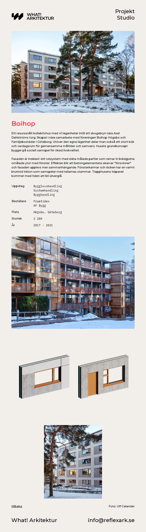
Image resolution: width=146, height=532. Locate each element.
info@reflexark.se (111, 520)
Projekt (125, 11)
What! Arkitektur (34, 520)
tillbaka (16, 506)
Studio (126, 17)
